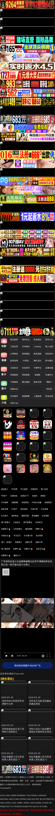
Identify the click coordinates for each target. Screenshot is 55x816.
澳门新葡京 (5, 522)
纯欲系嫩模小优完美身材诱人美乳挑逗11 (13, 758)
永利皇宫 (39, 522)
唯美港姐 (38, 353)
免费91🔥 (17, 549)
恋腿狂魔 (49, 367)
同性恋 (49, 389)
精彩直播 (4, 509)
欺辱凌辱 (14, 360)
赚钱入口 (17, 555)
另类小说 (14, 403)
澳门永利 (44, 489)
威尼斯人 (4, 489)
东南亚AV (49, 353)
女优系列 (26, 367)
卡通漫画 (14, 382)
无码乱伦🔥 (6, 535)
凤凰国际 (25, 502)
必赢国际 (15, 502)
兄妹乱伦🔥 (40, 549)
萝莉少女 (49, 339)
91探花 (26, 360)
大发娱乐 (16, 522)
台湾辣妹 (14, 353)
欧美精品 (38, 339)
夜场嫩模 (35, 515)
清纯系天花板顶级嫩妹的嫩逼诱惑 (40, 702)
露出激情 (26, 382)
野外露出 (49, 360)
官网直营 (34, 489)
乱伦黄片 (4, 515)
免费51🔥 (39, 529)
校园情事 (26, 396)
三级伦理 (14, 346)
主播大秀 (34, 509)
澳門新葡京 (27, 522)
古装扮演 (14, 367)
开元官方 (17, 535)
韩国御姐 (26, 353)
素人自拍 (49, 346)
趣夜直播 (25, 515)
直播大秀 (39, 542)
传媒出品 (14, 389)
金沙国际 (39, 535)
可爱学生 (38, 367)
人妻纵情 (38, 396)
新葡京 (43, 495)
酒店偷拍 (24, 509)
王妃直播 (44, 509)
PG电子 (4, 495)
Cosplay (37, 346)
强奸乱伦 (26, 339)
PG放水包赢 (36, 502)
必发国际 (45, 515)
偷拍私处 (15, 515)
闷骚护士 (49, 374)
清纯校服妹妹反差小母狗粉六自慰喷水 (13, 730)
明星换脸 (26, 374)
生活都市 (14, 396)
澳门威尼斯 (5, 549)
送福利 (34, 495)
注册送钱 (13, 495)
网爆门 (49, 382)
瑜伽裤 (37, 374)
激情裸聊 (28, 529)
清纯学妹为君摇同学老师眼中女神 (13, 702)
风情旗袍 (14, 374)
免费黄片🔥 (6, 555)
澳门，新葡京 (6, 542)
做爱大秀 (28, 542)
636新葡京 (18, 529)
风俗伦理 (49, 396)
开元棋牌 (24, 489)
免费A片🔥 (28, 549)
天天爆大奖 (28, 535)
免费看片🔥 (6, 529)
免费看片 (18, 542)
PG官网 (14, 489)
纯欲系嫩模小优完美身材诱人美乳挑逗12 (40, 758)
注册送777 (24, 495)
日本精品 (26, 346)
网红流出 (38, 360)
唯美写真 (38, 382)
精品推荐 (14, 339)
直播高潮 (48, 502)
